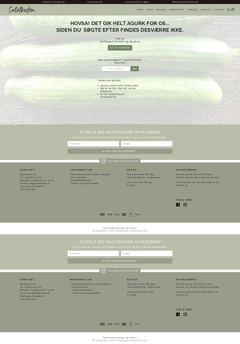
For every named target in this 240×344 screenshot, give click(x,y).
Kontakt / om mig (212, 9)
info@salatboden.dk (39, 183)
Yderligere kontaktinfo (32, 186)
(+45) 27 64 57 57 (33, 177)
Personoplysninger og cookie (120, 228)
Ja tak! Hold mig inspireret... (120, 151)
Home (140, 9)
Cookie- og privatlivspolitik (84, 183)
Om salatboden (78, 177)
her (182, 174)
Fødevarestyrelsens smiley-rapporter (90, 174)
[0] (232, 9)
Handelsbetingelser (81, 180)
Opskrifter (176, 9)
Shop (150, 9)
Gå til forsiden (120, 47)
